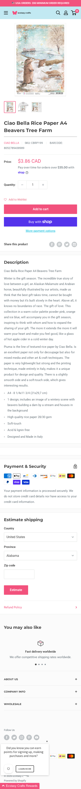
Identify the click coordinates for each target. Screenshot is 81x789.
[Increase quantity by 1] (43, 185)
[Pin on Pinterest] (59, 244)
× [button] (47, 741)
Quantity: (10, 185)
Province (10, 547)
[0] (73, 12)
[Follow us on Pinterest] (29, 737)
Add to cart (40, 209)
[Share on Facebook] (52, 244)
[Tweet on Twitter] (67, 244)
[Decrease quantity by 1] (22, 185)
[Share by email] (74, 244)
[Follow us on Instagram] (21, 737)
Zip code (9, 565)
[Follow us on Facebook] (6, 737)
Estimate (16, 590)
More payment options (40, 231)
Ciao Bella (11, 142)
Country (9, 528)
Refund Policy (13, 607)
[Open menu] (6, 12)
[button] (15, 199)
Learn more (24, 768)
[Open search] (58, 13)
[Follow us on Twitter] (14, 737)
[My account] (66, 13)
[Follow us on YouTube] (36, 737)
